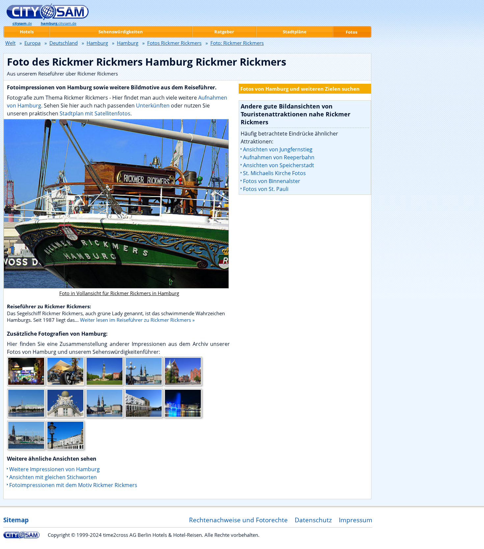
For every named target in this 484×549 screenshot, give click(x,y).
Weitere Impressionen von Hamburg (54, 469)
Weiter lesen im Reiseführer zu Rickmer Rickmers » (137, 320)
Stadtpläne (295, 32)
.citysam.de (58, 23)
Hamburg (97, 43)
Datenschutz (313, 520)
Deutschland (63, 43)
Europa (32, 43)
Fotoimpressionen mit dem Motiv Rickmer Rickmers (73, 485)
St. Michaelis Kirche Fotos (274, 173)
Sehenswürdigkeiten (120, 32)
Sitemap (16, 520)
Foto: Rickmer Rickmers (237, 43)
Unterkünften (153, 105)
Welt (10, 43)
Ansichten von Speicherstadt (278, 165)
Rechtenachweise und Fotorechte (238, 520)
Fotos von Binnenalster (271, 181)
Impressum (355, 520)
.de (22, 23)
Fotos (351, 32)
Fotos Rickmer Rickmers (174, 43)
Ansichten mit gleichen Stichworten (53, 477)
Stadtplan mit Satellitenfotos (95, 113)
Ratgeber (224, 32)
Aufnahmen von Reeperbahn (278, 157)
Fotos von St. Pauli (265, 189)
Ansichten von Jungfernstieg (277, 149)
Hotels (27, 32)
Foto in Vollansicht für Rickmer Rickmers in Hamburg (119, 293)
